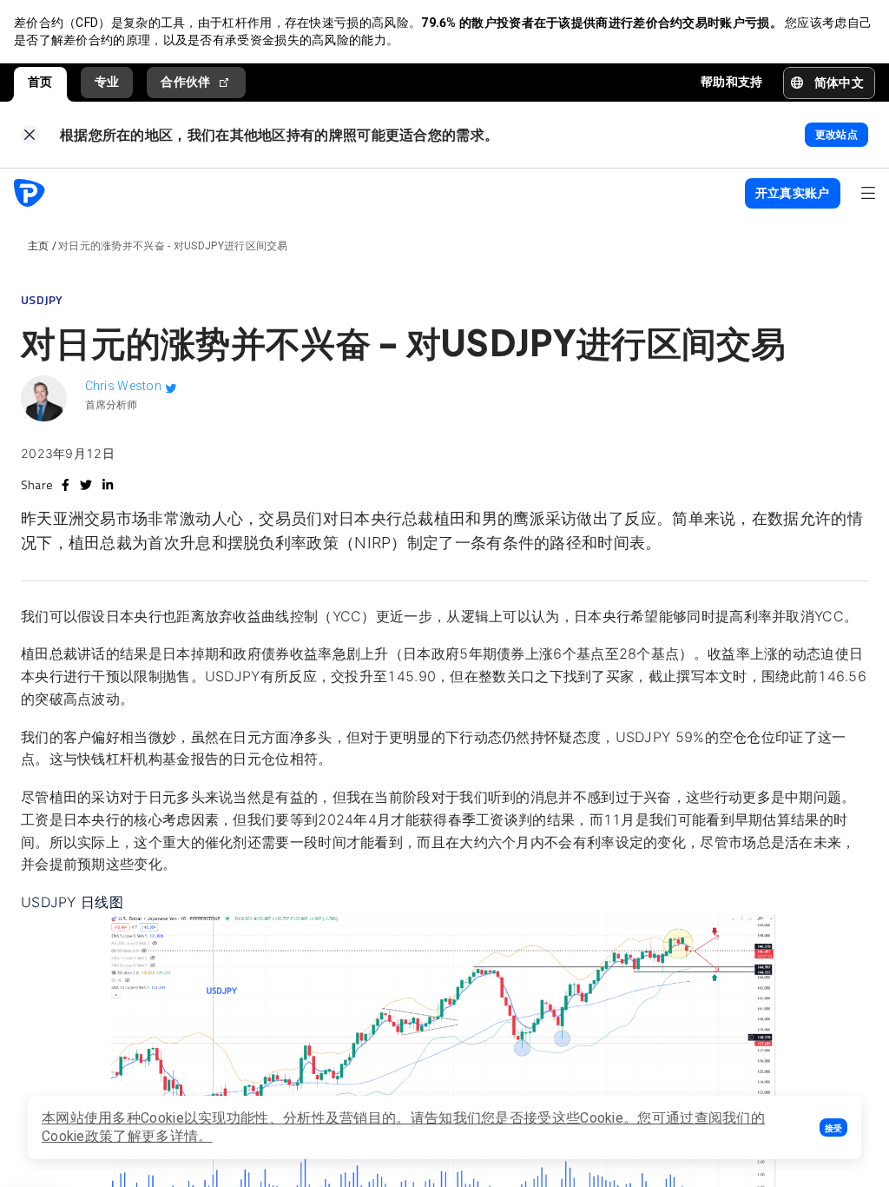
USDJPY (42, 299)
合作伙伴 (185, 82)
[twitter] (86, 484)
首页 (40, 82)
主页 (38, 246)
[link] (30, 135)
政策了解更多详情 (141, 1136)
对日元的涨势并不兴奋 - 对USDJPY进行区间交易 (173, 246)
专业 (107, 82)
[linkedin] (107, 484)
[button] (833, 1127)
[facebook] (65, 484)
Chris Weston (123, 386)
